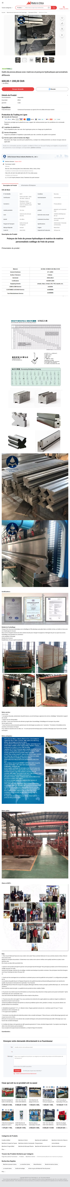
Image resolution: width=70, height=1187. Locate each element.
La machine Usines (25, 1164)
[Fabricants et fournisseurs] (35, 3)
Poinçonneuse (39, 1143)
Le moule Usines (7, 1168)
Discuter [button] (53, 89)
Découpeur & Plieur (32, 12)
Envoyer (17, 1071)
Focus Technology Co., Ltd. (34, 1177)
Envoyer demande (17, 89)
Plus (3, 1149)
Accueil (3, 12)
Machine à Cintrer (43, 12)
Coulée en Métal (6, 1140)
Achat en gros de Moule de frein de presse (39, 1168)
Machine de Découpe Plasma (26, 1146)
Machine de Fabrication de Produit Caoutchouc (43, 1146)
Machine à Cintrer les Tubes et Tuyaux (60, 1140)
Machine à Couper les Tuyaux (9, 1143)
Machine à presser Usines (9, 1164)
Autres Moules (55, 1143)
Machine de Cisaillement (41, 1140)
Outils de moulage (20, 1168)
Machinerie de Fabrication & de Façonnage (17, 12)
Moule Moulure (37, 1164)
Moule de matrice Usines (51, 1164)
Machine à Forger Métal (8, 1146)
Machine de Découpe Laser (59, 1146)
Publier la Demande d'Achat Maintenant (25, 1073)
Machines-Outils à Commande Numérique (26, 1143)
